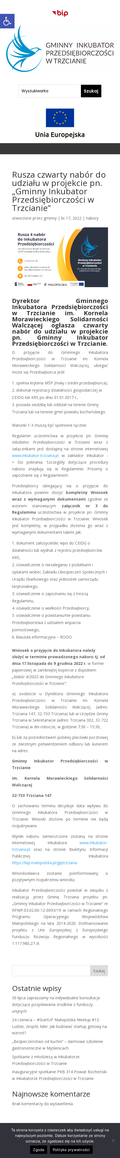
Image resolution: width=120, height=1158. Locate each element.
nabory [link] (92, 218)
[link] (7, 21)
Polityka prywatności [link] (71, 1149)
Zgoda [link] (38, 1149)
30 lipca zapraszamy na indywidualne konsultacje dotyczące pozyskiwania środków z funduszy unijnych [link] (56, 1004)
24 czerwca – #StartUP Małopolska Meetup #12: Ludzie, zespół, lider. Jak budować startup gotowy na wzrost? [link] (59, 1026)
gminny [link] (50, 218)
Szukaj (99, 970)
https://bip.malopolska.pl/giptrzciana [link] (44, 862)
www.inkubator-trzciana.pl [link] (37, 455)
